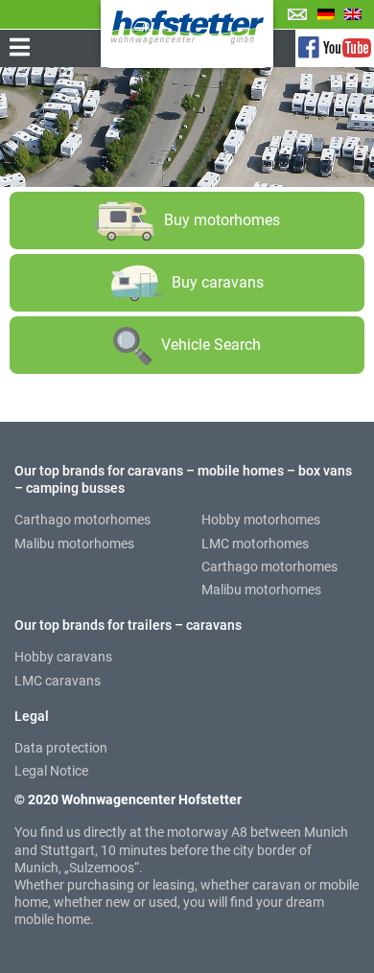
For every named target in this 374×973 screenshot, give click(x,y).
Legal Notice (51, 770)
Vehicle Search (211, 345)
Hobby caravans (63, 656)
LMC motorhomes (255, 543)
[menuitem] (326, 13)
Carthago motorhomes (82, 519)
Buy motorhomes (222, 220)
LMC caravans (57, 680)
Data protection (60, 747)
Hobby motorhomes (260, 519)
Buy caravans (218, 282)
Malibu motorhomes (74, 543)
